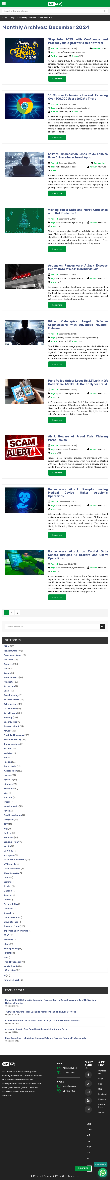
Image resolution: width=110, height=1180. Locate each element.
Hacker (7, 775)
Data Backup (10, 708)
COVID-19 (9, 851)
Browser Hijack (12, 726)
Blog (100, 1084)
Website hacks (11, 806)
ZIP (5, 957)
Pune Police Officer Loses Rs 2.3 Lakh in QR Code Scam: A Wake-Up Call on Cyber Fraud (78, 382)
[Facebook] (88, 1074)
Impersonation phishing (16, 931)
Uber (6, 793)
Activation (9, 686)
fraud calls (73, 449)
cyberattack (61, 505)
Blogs (13, 18)
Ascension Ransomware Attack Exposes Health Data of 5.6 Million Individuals (78, 267)
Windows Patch (12, 980)
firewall (8, 913)
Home (4, 18)
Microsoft (9, 788)
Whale (7, 944)
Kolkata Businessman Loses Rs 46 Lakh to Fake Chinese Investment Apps (78, 155)
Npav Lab (63, 56)
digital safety (77, 223)
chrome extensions (80, 108)
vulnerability (10, 771)
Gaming (8, 882)
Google (7, 673)
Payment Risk (11, 904)
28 (105, 48)
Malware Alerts (12, 700)
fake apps (60, 167)
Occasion (9, 908)
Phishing (8, 717)
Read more (57, 79)
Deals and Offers (12, 868)
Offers (7, 877)
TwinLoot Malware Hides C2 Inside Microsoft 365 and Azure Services (40, 1012)
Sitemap (102, 1099)
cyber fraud (71, 167)
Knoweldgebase (12, 744)
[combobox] (55, 11)
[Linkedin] (88, 1100)
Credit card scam (13, 815)
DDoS (7, 935)
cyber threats (77, 278)
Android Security (13, 740)
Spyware (8, 780)
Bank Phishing (11, 695)
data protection (63, 278)
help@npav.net (70, 1068)
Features (9, 660)
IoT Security (10, 864)
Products (9, 682)
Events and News (13, 655)
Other (7, 646)
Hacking (8, 762)
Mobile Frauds (11, 966)
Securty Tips (10, 722)
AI (5, 975)
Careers (102, 1112)
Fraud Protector (12, 962)
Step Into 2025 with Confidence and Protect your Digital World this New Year (78, 41)
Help (100, 1089)
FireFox (8, 886)
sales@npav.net (70, 1086)
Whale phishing (11, 948)
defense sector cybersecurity (85, 338)
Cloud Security (11, 873)
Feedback (102, 1094)
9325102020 (69, 1072)
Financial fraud (12, 926)
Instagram (9, 855)
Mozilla (7, 846)
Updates (8, 753)
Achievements (11, 677)
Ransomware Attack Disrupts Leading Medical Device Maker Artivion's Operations (78, 492)
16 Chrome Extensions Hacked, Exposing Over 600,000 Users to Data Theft (78, 96)
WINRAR (8, 953)
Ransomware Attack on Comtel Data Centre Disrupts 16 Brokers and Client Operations (78, 555)
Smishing (9, 940)
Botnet (8, 748)
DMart (7, 900)
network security (63, 568)
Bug (6, 828)
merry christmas (63, 223)
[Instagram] (88, 1109)
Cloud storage (11, 922)
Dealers (8, 691)
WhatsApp (10, 970)
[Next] (17, 612)
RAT (6, 824)
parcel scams (62, 449)
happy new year (78, 52)
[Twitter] (88, 1083)
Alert (6, 757)
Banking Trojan (11, 842)
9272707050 (69, 1091)
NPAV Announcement (15, 860)
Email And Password (14, 735)
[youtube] (88, 1092)
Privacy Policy (101, 1105)
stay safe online (63, 52)
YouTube (8, 797)
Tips (6, 668)
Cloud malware (11, 917)
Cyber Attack (11, 704)
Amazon (8, 895)
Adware (8, 731)
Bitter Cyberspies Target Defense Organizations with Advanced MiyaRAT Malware (78, 325)
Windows (8, 784)
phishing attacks (63, 108)
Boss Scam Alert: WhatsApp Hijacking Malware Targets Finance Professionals (45, 1038)
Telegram (9, 820)
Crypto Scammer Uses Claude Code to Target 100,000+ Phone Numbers (42, 1020)
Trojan (7, 802)
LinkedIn (8, 891)
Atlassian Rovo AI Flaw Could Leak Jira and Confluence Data (36, 1029)
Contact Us (102, 1072)
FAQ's (100, 1079)
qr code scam (62, 393)
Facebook (9, 837)
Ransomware (11, 651)
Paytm (7, 811)
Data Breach (10, 713)
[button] (103, 1173)
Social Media (10, 766)
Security (8, 664)
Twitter (8, 833)
